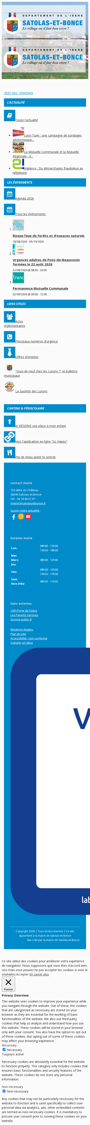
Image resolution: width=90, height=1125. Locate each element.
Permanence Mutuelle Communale (40, 288)
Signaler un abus (21, 643)
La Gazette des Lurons (31, 391)
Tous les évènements (30, 214)
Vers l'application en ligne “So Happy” (41, 441)
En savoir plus (39, 974)
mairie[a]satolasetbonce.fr (28, 503)
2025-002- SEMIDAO (18, 93)
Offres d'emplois (26, 357)
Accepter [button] (22, 974)
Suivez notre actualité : (25, 510)
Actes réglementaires (14, 323)
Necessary (14, 1050)
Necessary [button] (9, 1045)
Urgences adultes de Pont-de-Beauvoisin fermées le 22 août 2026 (46, 262)
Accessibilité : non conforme (28, 638)
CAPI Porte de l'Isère (23, 611)
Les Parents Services (24, 615)
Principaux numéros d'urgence (36, 341)
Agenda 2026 (24, 198)
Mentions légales (21, 629)
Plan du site (18, 634)
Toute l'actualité (26, 120)
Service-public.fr (21, 619)
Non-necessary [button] (12, 1087)
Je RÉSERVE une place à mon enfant (40, 426)
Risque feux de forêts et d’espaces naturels (49, 235)
